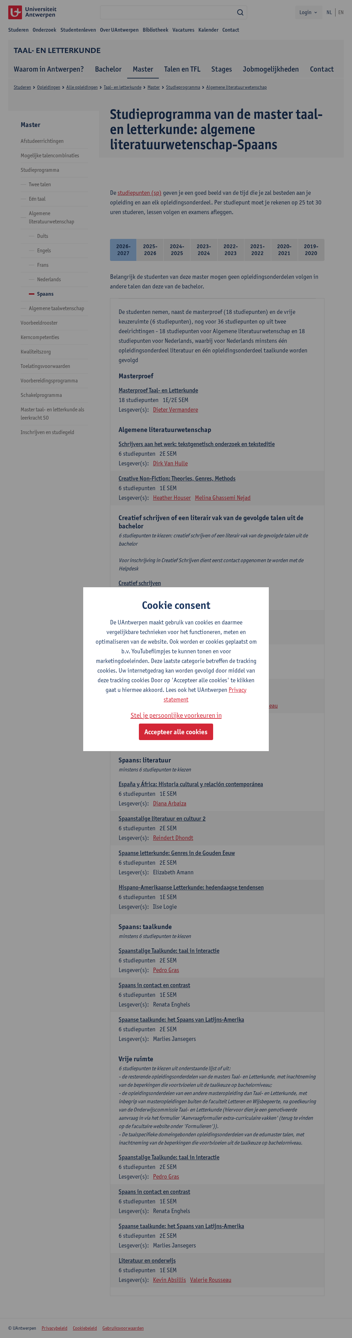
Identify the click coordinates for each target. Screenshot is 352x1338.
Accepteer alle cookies (176, 732)
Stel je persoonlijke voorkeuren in (176, 715)
